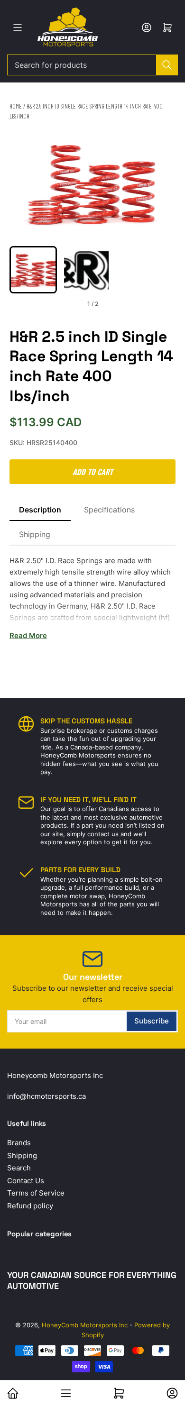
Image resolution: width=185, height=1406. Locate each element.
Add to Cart (93, 471)
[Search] (167, 65)
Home (15, 106)
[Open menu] (17, 27)
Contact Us (25, 1180)
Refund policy (30, 1205)
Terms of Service (36, 1192)
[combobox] (92, 65)
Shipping (34, 534)
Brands (19, 1142)
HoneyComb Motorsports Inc (85, 1325)
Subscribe (151, 1020)
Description (40, 509)
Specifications (109, 509)
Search (19, 1167)
